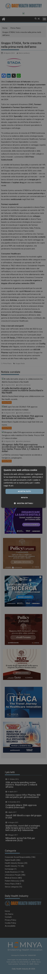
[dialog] (23, 487)
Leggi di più (8, 485)
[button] (23, 503)
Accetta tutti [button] (24, 491)
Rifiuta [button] (24, 498)
